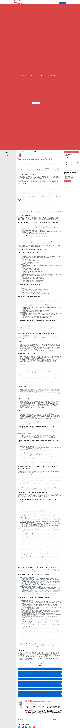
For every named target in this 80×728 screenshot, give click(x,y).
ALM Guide (22, 151)
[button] (19, 727)
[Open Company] (48, 2)
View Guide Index (36, 102)
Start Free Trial (44, 102)
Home (19, 151)
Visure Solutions (29, 710)
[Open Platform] (26, 2)
